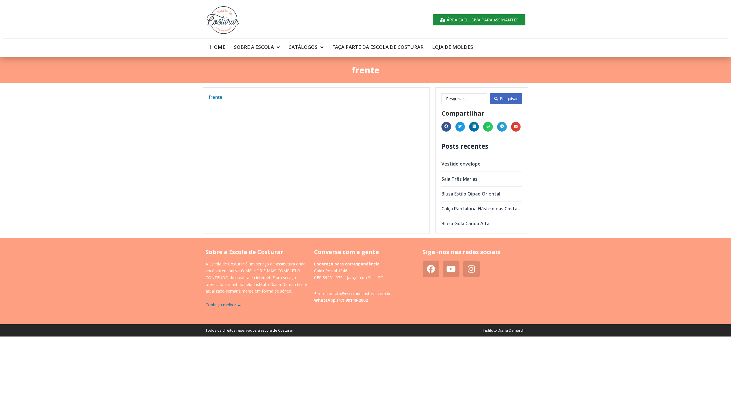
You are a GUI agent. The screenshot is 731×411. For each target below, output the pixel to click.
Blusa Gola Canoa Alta (465, 223)
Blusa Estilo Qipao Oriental (470, 194)
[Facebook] (431, 269)
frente (215, 97)
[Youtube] (451, 269)
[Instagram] (471, 269)
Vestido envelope (461, 164)
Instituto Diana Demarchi (504, 330)
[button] (446, 127)
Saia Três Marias (459, 179)
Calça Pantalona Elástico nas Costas (480, 209)
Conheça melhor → (223, 304)
